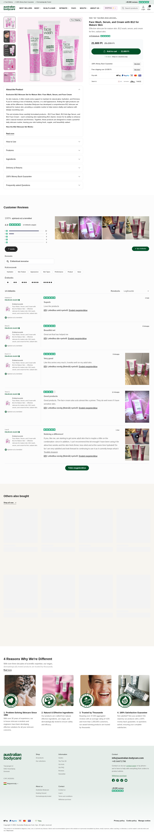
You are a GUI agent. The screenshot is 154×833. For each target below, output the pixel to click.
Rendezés (115, 291)
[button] (99, 36)
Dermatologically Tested (44, 2)
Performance (59, 272)
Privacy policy (119, 821)
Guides (60, 758)
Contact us (61, 790)
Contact (61, 786)
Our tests (61, 764)
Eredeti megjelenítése (78, 310)
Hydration (10, 272)
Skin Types (46, 272)
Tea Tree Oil (62, 761)
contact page (131, 766)
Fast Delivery (9, 2)
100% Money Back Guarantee (25, 2)
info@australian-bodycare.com (128, 758)
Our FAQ (61, 767)
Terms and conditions (65, 796)
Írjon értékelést (142, 249)
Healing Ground (41, 793)
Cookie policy (131, 821)
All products (40, 758)
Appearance (34, 272)
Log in (60, 793)
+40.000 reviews (132, 2)
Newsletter (61, 774)
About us (39, 786)
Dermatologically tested (43, 796)
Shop (38, 754)
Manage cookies (144, 821)
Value (79, 272)
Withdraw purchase (64, 799)
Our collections (41, 761)
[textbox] (29, 261)
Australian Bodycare (42, 790)
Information (62, 754)
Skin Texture (22, 272)
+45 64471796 (119, 761)
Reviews (61, 771)
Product (70, 272)
